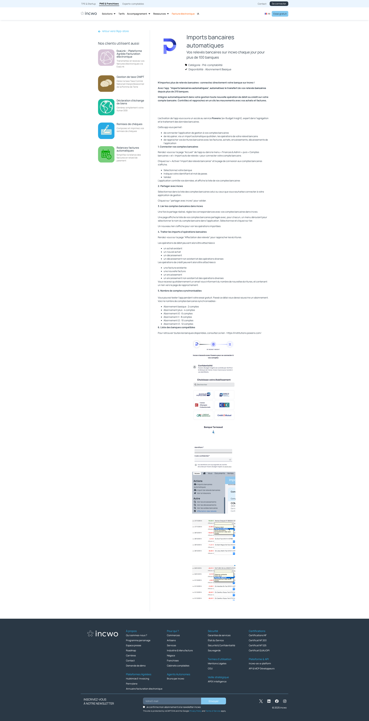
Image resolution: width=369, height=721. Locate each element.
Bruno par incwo (175, 678)
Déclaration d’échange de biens (130, 102)
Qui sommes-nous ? (136, 635)
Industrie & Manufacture (180, 650)
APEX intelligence (217, 681)
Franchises (173, 660)
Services (171, 645)
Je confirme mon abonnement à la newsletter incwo (173, 707)
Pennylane (131, 683)
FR (269, 13)
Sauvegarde (214, 650)
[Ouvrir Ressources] (167, 14)
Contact (130, 660)
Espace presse (133, 645)
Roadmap (131, 650)
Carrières (131, 655)
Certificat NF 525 (257, 645)
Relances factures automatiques (128, 149)
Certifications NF (258, 635)
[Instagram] (284, 701)
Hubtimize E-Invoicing (137, 678)
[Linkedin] (268, 701)
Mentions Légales (217, 663)
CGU (210, 668)
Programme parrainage (138, 640)
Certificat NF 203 (258, 640)
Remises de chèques (129, 124)
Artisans (171, 640)
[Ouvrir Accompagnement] (149, 14)
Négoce (171, 655)
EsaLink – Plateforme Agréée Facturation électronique (129, 53)
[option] (267, 14)
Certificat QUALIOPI (259, 650)
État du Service (216, 640)
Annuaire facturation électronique (144, 688)
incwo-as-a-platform (260, 663)
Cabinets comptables (178, 665)
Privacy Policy (196, 711)
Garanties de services (219, 635)
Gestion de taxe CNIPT (130, 77)
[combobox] (267, 14)
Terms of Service (213, 711)
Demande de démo (136, 665)
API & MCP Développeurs (261, 668)
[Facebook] (276, 701)
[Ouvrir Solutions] (114, 14)
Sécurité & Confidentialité (221, 645)
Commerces (173, 635)
